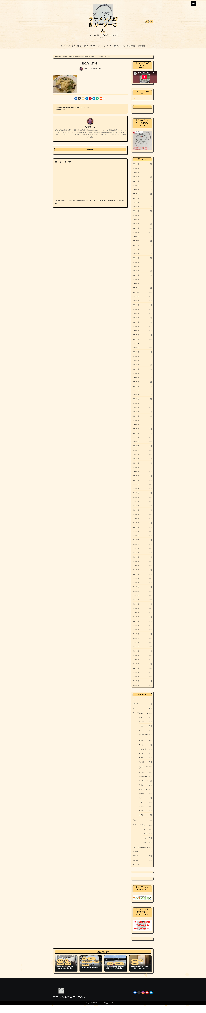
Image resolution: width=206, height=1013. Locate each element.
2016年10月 (136, 646)
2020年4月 (136, 467)
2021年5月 (136, 420)
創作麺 (141, 740)
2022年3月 (136, 377)
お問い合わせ (76, 46)
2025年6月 (136, 211)
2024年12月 (136, 236)
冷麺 (140, 802)
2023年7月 (136, 309)
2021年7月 (136, 411)
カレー (145, 833)
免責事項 (117, 46)
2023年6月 (136, 313)
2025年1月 (136, 232)
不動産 (134, 820)
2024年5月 (136, 266)
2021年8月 (136, 407)
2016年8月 (136, 655)
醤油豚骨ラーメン (143, 735)
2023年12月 (136, 288)
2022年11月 (136, 343)
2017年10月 (136, 595)
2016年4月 (136, 672)
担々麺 (141, 810)
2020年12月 (136, 441)
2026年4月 (136, 172)
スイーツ (146, 838)
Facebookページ (142, 107)
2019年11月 (136, 488)
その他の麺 (142, 749)
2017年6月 (136, 612)
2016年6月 (136, 664)
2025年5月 (136, 215)
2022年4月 (136, 373)
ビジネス (135, 699)
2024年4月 (136, 270)
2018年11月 (136, 540)
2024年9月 (136, 249)
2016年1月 (136, 685)
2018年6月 (136, 561)
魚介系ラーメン (143, 762)
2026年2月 (136, 176)
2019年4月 (136, 518)
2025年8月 (136, 202)
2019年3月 (136, 523)
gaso (89, 68)
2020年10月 (136, 450)
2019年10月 (136, 493)
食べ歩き (135, 824)
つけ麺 (141, 757)
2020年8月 (136, 458)
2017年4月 (136, 621)
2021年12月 (136, 390)
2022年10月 (136, 347)
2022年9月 (136, 352)
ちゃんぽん (142, 806)
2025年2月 (136, 228)
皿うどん (141, 721)
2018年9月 (136, 548)
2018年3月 (136, 574)
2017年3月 (136, 625)
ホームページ (65, 46)
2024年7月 (136, 258)
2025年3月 (136, 223)
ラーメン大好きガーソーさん (103, 24)
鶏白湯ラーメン (143, 713)
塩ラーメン (142, 798)
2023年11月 (136, 292)
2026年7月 (136, 168)
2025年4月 (136, 219)
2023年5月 (136, 317)
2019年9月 (136, 497)
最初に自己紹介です (128, 46)
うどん (141, 726)
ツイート (135, 98)
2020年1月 (136, 480)
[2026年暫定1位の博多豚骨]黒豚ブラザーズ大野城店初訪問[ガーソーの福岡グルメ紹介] (115, 969)
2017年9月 (136, 599)
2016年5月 (136, 668)
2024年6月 (136, 262)
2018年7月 (136, 557)
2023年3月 (136, 326)
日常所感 (135, 856)
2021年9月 (136, 403)
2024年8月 (136, 253)
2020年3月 (136, 471)
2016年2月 (136, 681)
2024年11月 (136, 241)
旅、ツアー (136, 708)
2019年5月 (136, 514)
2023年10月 (136, 296)
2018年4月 (136, 570)
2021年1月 (136, 437)
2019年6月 (136, 510)
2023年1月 (136, 335)
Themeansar (115, 1003)
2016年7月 (136, 659)
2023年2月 (136, 330)
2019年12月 (136, 484)
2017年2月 (136, 629)
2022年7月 (136, 360)
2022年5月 (136, 369)
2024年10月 (136, 245)
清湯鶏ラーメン (143, 776)
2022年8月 (136, 356)
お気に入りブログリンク (91, 46)
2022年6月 (136, 364)
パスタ (141, 753)
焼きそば (141, 745)
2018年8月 (136, 552)
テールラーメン (143, 780)
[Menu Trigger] (193, 3)
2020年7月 (136, 463)
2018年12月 (136, 535)
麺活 (133, 713)
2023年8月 (136, 305)
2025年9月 (136, 198)
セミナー (135, 851)
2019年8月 (136, 501)
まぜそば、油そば (143, 767)
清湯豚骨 (141, 772)
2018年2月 (136, 578)
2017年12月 (136, 587)
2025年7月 (136, 206)
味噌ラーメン (143, 793)
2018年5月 (136, 565)
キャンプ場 (136, 864)
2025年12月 (136, 185)
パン (144, 842)
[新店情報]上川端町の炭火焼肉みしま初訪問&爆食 (65, 967)
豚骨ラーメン (143, 785)
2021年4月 (136, 424)
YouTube (135, 860)
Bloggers (107, 1003)
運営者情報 (141, 46)
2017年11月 (136, 591)
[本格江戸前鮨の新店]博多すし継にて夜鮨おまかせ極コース (140, 968)
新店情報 (135, 704)
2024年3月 (136, 275)
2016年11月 (136, 642)
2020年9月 (136, 454)
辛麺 (140, 717)
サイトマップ (106, 46)
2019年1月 (136, 531)
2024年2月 (136, 279)
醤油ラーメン (143, 789)
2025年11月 (136, 189)
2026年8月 (136, 164)
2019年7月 (136, 505)
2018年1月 (136, 582)
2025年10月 (136, 194)
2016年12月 (136, 638)
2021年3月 (136, 429)
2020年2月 (136, 476)
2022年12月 (136, 339)
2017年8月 (136, 604)
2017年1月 (136, 634)
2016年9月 (136, 651)
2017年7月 (136, 608)
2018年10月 (136, 544)
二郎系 (141, 815)
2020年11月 (136, 446)
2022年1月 (136, 386)
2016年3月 (136, 676)
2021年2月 (136, 433)
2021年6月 (136, 416)
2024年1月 (136, 283)
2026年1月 (136, 181)
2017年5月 (136, 617)
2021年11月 (136, 394)
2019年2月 (136, 527)
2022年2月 (136, 382)
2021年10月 (136, 399)
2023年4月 (136, 322)
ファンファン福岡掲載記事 (140, 847)
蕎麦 (140, 730)
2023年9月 (136, 300)
